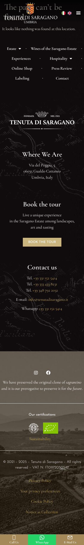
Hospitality (58, 58)
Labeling (22, 78)
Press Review (61, 68)
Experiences (21, 58)
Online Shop (22, 68)
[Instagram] (36, 372)
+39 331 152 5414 (45, 277)
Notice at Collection (42, 511)
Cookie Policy (42, 501)
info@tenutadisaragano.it (48, 299)
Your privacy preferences (40, 490)
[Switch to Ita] (64, 12)
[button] (78, 12)
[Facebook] (48, 372)
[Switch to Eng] (70, 12)
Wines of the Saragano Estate (54, 48)
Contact (62, 78)
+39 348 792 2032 (45, 290)
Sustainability (40, 438)
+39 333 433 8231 (45, 283)
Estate (11, 48)
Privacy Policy (40, 480)
